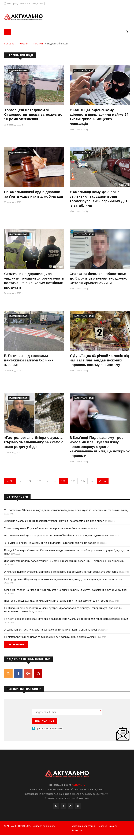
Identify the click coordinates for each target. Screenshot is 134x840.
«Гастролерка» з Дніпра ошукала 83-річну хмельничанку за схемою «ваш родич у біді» (34, 442)
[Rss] (56, 806)
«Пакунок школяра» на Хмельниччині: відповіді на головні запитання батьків (50, 542)
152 (63, 481)
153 (73, 481)
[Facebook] (63, 806)
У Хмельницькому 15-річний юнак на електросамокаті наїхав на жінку (45, 528)
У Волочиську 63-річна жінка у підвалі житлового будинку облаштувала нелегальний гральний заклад (66, 510)
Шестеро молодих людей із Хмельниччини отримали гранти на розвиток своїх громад (56, 600)
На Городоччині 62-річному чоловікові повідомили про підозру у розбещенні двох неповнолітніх (63, 579)
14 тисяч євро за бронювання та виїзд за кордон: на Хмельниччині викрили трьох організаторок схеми (66, 618)
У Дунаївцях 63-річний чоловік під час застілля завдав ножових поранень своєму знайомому (99, 360)
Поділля (38, 43)
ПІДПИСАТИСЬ (44, 720)
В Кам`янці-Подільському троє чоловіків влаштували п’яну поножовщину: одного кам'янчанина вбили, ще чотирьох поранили (100, 447)
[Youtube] (78, 806)
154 (83, 481)
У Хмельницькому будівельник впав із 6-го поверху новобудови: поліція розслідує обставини (61, 571)
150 (29, 481)
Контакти (77, 830)
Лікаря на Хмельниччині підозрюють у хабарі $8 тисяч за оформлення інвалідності (54, 520)
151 (39, 481)
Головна (9, 43)
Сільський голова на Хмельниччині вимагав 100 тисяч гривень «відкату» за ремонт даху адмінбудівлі (65, 589)
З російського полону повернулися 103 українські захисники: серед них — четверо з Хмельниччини (64, 560)
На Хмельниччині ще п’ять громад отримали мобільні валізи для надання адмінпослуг (56, 535)
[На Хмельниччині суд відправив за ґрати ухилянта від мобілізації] (34, 167)
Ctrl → (102, 481)
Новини (23, 43)
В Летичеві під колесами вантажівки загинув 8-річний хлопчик (29, 360)
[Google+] (70, 806)
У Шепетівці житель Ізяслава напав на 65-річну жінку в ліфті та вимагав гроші (50, 629)
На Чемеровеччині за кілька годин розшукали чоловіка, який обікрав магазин (50, 636)
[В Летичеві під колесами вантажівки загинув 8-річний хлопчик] (34, 331)
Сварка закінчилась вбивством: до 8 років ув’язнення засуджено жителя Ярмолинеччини (99, 278)
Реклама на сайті (107, 826)
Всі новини (16, 644)
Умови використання (83, 826)
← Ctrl (9, 481)
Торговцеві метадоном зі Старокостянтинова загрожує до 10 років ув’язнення (33, 114)
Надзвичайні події (19, 70)
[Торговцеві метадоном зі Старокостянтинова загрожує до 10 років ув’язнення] (34, 85)
